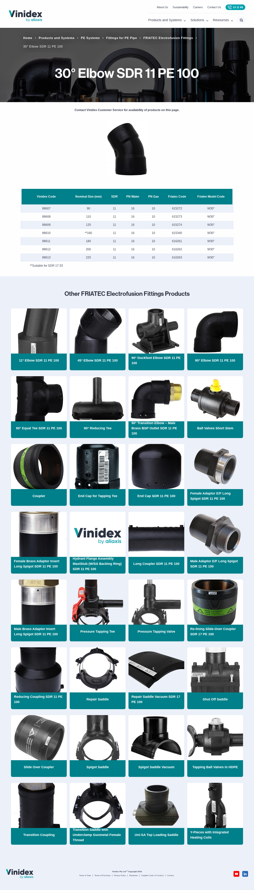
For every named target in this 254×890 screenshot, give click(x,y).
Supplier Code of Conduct (152, 875)
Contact (170, 875)
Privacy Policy (120, 875)
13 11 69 (238, 7)
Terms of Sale (85, 875)
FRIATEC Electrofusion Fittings (168, 38)
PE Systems (90, 38)
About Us (162, 7)
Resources (221, 20)
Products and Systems (165, 20)
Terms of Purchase (102, 875)
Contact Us (214, 7)
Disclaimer (133, 875)
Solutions (197, 20)
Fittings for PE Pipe (121, 38)
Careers (198, 7)
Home (27, 38)
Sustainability (181, 7)
